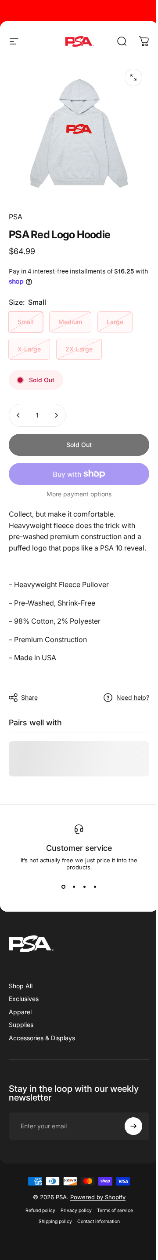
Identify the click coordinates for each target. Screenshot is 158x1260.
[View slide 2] (73, 886)
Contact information (98, 1221)
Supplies (21, 1024)
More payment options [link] (79, 494)
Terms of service (115, 1210)
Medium (70, 321)
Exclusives (24, 998)
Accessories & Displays (42, 1038)
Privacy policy (76, 1210)
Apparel (20, 1012)
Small (26, 321)
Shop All (20, 986)
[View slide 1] (63, 886)
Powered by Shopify (98, 1197)
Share (29, 697)
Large (115, 321)
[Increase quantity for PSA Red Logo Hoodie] (56, 415)
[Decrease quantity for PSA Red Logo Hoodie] (18, 415)
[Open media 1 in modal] (133, 77)
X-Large (29, 349)
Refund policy (40, 1210)
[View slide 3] (84, 886)
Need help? (132, 697)
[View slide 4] (95, 886)
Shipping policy (55, 1221)
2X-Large (79, 349)
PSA (15, 216)
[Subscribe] (133, 1126)
